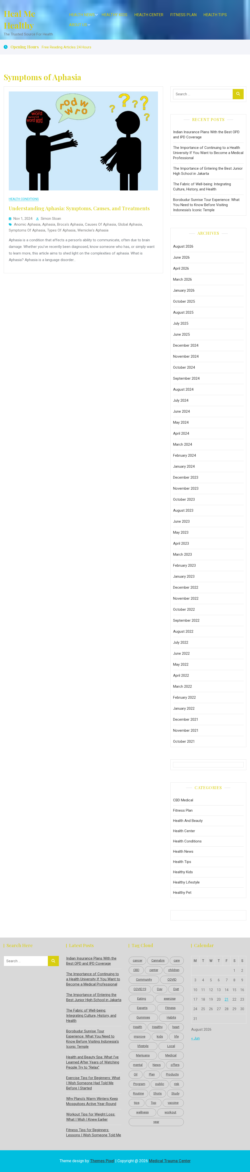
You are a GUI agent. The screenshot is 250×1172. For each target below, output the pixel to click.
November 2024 (185, 356)
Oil (135, 1074)
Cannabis (158, 960)
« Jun (195, 1038)
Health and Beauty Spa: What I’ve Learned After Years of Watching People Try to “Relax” (92, 1062)
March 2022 (182, 686)
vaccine (173, 1103)
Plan (152, 1074)
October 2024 (184, 367)
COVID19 (140, 989)
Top (153, 1103)
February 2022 (184, 697)
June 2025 (181, 334)
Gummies (143, 1017)
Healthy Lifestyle (186, 882)
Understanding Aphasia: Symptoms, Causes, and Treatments (79, 208)
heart (175, 1027)
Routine (138, 1093)
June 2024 (181, 411)
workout (170, 1112)
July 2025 (180, 323)
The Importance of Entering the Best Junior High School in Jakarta (208, 171)
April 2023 (181, 543)
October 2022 (184, 609)
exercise (170, 998)
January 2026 (184, 290)
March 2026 (182, 279)
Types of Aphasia (61, 230)
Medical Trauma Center (170, 1161)
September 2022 (186, 620)
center (153, 970)
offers (175, 1065)
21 (227, 999)
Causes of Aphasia (100, 224)
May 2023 (180, 532)
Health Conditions (24, 199)
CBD (136, 970)
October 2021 (184, 741)
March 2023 (182, 554)
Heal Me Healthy (19, 19)
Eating (141, 998)
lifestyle (142, 1046)
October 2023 (184, 499)
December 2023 (185, 477)
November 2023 (185, 488)
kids (160, 1036)
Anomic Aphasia (27, 224)
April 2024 (181, 433)
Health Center (148, 14)
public (159, 1084)
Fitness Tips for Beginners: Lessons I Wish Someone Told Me (93, 1132)
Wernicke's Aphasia (92, 230)
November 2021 (185, 730)
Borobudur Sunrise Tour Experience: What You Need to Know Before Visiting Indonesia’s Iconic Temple (206, 205)
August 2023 (183, 510)
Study (175, 1093)
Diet (176, 989)
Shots (157, 1093)
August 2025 (183, 312)
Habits (171, 1017)
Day (159, 989)
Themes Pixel (102, 1161)
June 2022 (181, 653)
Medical (171, 1055)
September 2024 (186, 378)
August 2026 (183, 246)
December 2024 (185, 345)
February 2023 (184, 565)
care (177, 960)
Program (139, 1084)
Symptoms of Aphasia (27, 230)
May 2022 (180, 664)
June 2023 (181, 521)
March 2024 (182, 444)
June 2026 (181, 257)
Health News (82, 14)
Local (171, 1046)
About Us (78, 24)
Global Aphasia (130, 224)
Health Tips (215, 14)
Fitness (170, 1008)
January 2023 (184, 576)
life (176, 1036)
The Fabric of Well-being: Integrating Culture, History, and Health (202, 186)
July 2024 (180, 400)
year (156, 1122)
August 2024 (183, 389)
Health (137, 1027)
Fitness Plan (183, 14)
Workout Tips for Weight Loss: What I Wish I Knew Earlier (90, 1117)
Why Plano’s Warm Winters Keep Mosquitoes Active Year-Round (92, 1101)
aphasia (48, 224)
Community (144, 979)
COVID (172, 979)
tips (136, 1103)
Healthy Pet (182, 892)
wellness (142, 1112)
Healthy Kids (114, 14)
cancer (137, 960)
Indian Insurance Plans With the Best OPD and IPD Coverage (206, 134)
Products (172, 1074)
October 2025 (184, 301)
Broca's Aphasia (70, 224)
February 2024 (184, 455)
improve (139, 1036)
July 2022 (180, 642)
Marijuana (143, 1055)
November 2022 (185, 598)
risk (176, 1084)
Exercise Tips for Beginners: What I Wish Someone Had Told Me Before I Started (93, 1083)
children (173, 970)
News (157, 1065)
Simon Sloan (51, 218)
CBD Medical (183, 800)
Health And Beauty (188, 820)
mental (138, 1065)
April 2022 (181, 675)
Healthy (157, 1027)
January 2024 (184, 466)
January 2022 (184, 708)
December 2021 (185, 719)
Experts (142, 1008)
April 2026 (181, 268)
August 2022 (183, 631)
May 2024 (180, 422)
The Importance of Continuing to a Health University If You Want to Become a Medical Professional (208, 152)
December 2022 (185, 587)
